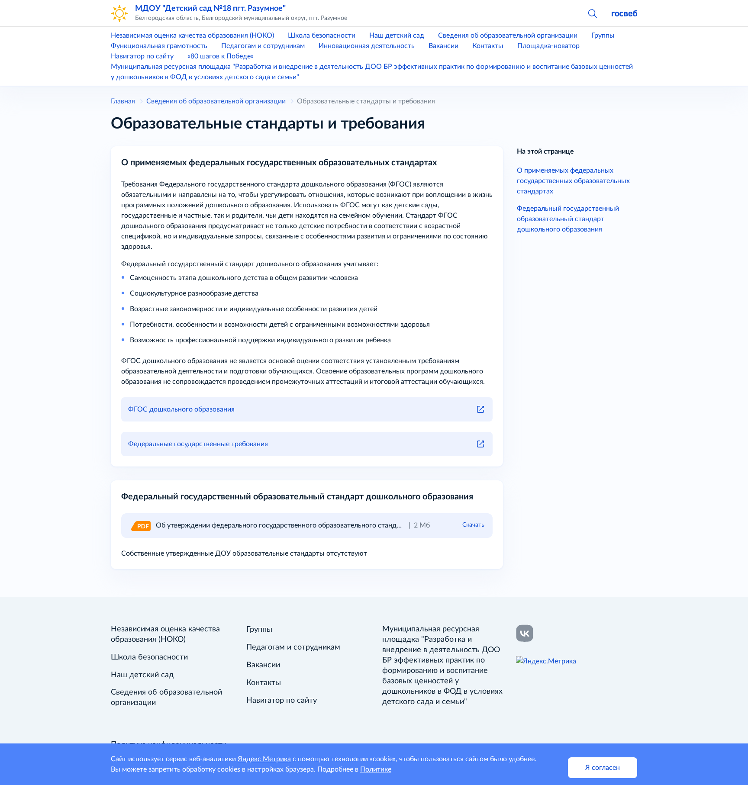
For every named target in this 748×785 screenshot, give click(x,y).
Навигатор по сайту (142, 56)
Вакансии (443, 45)
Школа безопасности (321, 35)
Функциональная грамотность (159, 45)
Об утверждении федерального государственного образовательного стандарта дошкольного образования (327, 525)
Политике (375, 769)
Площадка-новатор (548, 45)
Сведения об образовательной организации (507, 35)
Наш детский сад (396, 35)
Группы (603, 35)
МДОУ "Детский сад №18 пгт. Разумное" (210, 8)
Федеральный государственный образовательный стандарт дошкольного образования (568, 219)
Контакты (487, 45)
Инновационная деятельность (367, 45)
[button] (592, 13)
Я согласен (602, 767)
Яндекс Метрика (264, 759)
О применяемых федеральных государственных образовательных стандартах (573, 181)
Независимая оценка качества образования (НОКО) (192, 35)
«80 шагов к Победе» (220, 56)
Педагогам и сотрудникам (263, 45)
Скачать (473, 525)
